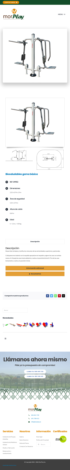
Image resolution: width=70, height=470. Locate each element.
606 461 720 (35, 415)
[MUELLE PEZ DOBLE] (39, 325)
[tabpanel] (35, 255)
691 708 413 (35, 418)
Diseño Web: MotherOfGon (9, 465)
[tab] (35, 241)
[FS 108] (52, 325)
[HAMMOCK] (6, 325)
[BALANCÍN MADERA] (12, 325)
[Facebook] (48, 296)
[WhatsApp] (55, 296)
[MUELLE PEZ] (45, 325)
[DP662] (35, 98)
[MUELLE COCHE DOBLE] (32, 325)
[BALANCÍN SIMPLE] (19, 325)
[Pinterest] (59, 296)
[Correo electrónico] (63, 296)
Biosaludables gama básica (21, 174)
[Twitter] (52, 296)
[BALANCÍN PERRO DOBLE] (25, 325)
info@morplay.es (36, 422)
